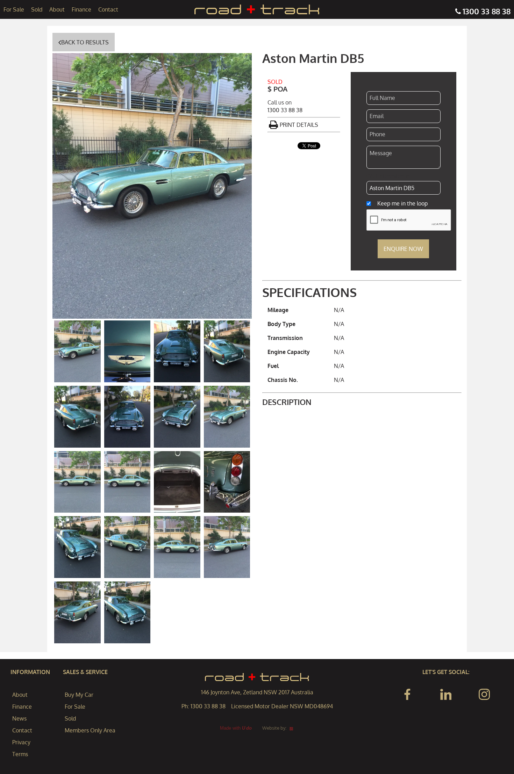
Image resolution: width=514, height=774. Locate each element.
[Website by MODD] (291, 728)
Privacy (21, 742)
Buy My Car (79, 694)
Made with (236, 728)
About (57, 9)
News (19, 718)
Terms (20, 754)
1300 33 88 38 (487, 11)
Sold (36, 9)
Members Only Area (90, 730)
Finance (81, 9)
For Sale (13, 9)
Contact (108, 9)
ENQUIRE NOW (403, 248)
